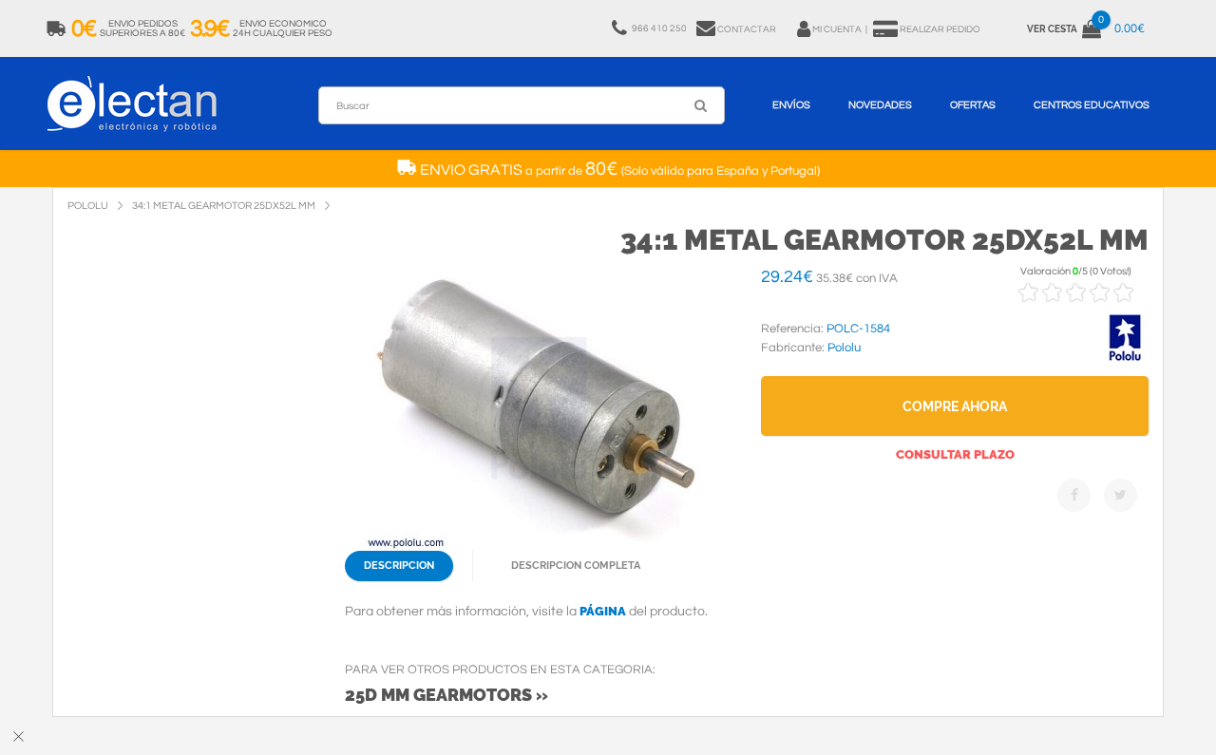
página (603, 611)
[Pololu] (1125, 358)
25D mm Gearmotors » (446, 695)
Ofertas (973, 105)
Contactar (746, 29)
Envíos (791, 105)
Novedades (880, 105)
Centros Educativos (1092, 105)
